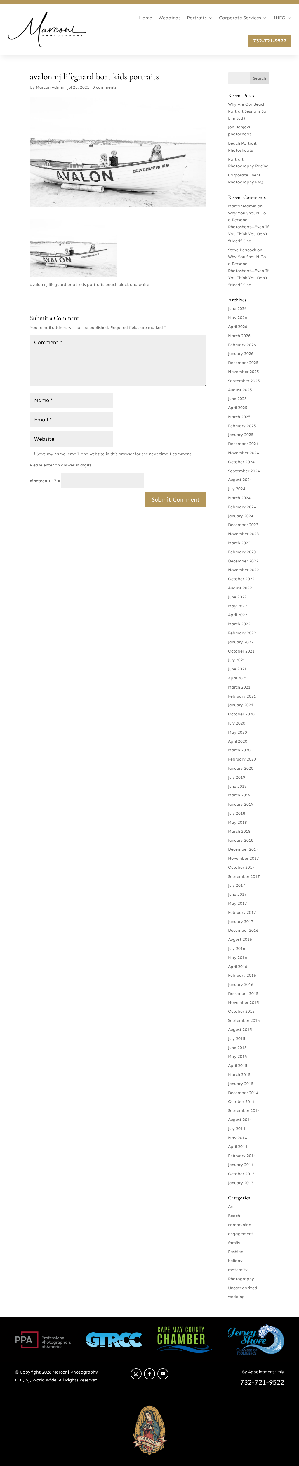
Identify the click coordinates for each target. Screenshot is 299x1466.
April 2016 (237, 966)
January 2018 (240, 840)
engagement (240, 1233)
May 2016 (237, 957)
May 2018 (237, 822)
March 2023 (239, 542)
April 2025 (237, 407)
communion (239, 1224)
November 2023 (243, 533)
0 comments (105, 87)
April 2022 (237, 614)
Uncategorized (242, 1287)
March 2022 (239, 624)
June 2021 (237, 669)
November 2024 (243, 452)
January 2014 (240, 1164)
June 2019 (237, 786)
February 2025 (242, 425)
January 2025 (240, 434)
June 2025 (237, 398)
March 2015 (239, 1074)
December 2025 (243, 362)
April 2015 (237, 1065)
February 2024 (242, 506)
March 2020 (239, 750)
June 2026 (237, 308)
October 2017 (241, 867)
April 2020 (237, 741)
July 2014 (236, 1128)
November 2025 (243, 371)
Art (231, 1206)
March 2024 (239, 497)
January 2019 (240, 804)
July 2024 (236, 488)
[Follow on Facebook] (149, 1373)
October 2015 (241, 1011)
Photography (241, 1278)
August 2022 (240, 588)
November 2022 (243, 569)
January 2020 (240, 768)
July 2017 (236, 885)
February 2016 (242, 975)
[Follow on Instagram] (136, 1373)
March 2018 (239, 831)
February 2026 (242, 344)
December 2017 (243, 849)
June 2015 (237, 1047)
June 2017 (237, 894)
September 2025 (244, 380)
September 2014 (244, 1110)
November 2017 (243, 858)
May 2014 (237, 1137)
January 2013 (240, 1182)
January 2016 (240, 984)
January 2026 (240, 353)
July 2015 (236, 1038)
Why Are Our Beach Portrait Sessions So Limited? (247, 111)
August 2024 (240, 479)
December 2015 (243, 993)
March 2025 (239, 416)
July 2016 (236, 948)
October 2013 (241, 1173)
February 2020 (242, 759)
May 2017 (237, 903)
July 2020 (236, 723)
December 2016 (243, 930)
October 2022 (241, 578)
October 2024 (241, 461)
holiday (235, 1260)
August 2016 (240, 939)
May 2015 (237, 1056)
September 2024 (244, 470)
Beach (234, 1215)
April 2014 (237, 1146)
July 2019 (236, 777)
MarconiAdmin (50, 87)
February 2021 (242, 696)
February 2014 (242, 1155)
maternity (238, 1269)
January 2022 (240, 642)
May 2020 (237, 732)
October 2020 (241, 714)
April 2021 (237, 678)
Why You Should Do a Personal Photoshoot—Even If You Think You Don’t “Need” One (248, 227)
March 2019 (239, 795)
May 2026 (237, 317)
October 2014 (241, 1101)
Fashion (235, 1251)
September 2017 (244, 876)
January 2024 (240, 516)
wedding (236, 1296)
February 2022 (242, 633)
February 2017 (242, 912)
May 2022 (237, 606)
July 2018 (236, 813)
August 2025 (240, 389)
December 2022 (243, 561)
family (234, 1242)
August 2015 (240, 1029)
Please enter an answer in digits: (61, 465)
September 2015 (244, 1020)
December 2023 (243, 524)
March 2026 (239, 335)
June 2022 (237, 597)
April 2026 (237, 326)
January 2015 (240, 1083)
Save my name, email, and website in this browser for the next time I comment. (114, 454)
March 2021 (239, 687)
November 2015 (243, 1002)
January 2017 (240, 921)
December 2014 (243, 1092)
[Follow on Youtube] (162, 1373)
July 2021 (236, 660)
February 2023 (242, 552)
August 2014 (240, 1119)
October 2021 (241, 651)
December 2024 (243, 443)
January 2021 (240, 705)
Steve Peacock (242, 250)
